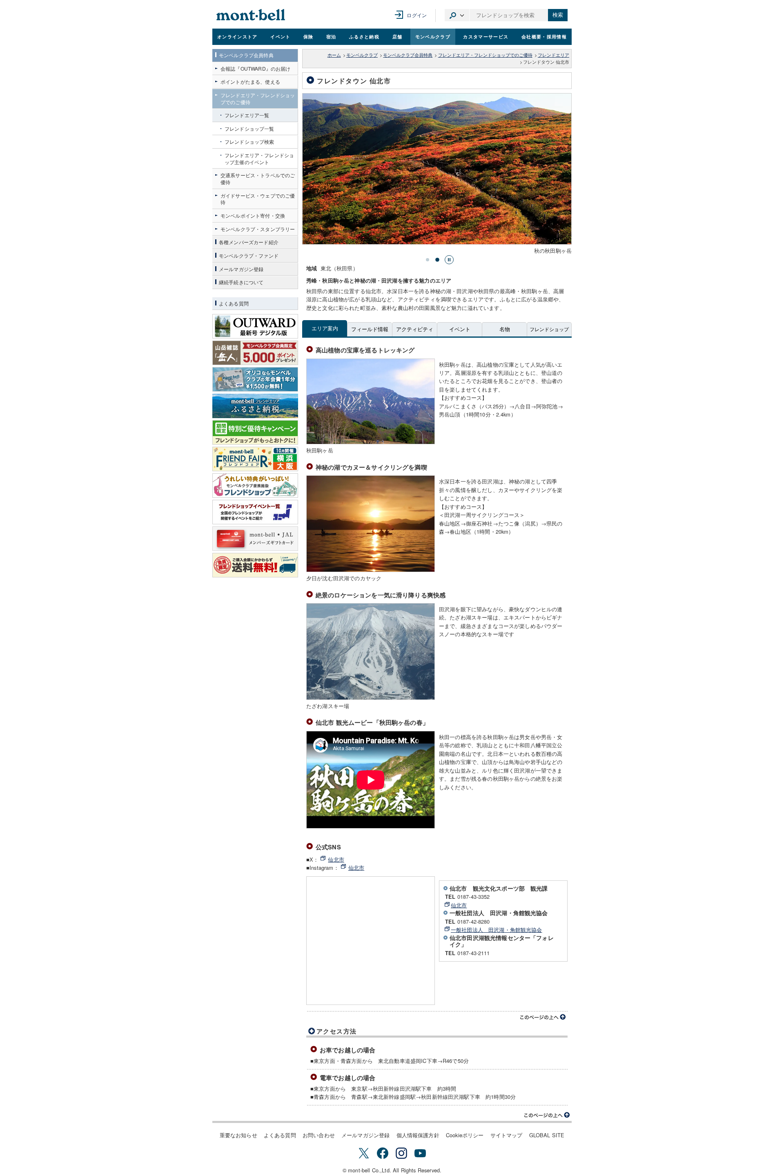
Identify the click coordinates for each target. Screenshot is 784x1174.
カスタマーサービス (485, 36)
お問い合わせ (319, 1135)
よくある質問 (280, 1135)
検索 (557, 15)
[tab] (427, 259)
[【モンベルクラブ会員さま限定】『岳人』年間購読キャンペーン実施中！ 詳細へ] (255, 353)
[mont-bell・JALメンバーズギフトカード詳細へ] (255, 538)
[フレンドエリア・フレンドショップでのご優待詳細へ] (255, 485)
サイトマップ (506, 1135)
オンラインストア (237, 36)
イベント (280, 36)
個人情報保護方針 (417, 1135)
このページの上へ (543, 1017)
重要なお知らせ (238, 1135)
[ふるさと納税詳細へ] (255, 406)
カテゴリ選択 (457, 15)
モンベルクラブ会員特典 (407, 55)
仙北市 (336, 859)
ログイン (417, 14)
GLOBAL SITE (547, 1135)
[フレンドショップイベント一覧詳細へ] (255, 512)
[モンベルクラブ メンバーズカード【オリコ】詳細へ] (255, 379)
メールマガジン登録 (365, 1135)
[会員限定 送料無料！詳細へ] (255, 565)
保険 (308, 36)
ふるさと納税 (364, 36)
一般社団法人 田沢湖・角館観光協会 (496, 929)
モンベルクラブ (432, 36)
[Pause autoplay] (449, 259)
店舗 (397, 36)
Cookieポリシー (465, 1135)
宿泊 (331, 36)
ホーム (334, 55)
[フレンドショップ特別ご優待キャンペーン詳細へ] (255, 432)
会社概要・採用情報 (544, 36)
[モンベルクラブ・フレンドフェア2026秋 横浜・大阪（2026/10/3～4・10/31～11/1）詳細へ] (255, 459)
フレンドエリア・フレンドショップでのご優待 (485, 55)
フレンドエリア (553, 55)
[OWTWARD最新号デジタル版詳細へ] (255, 326)
